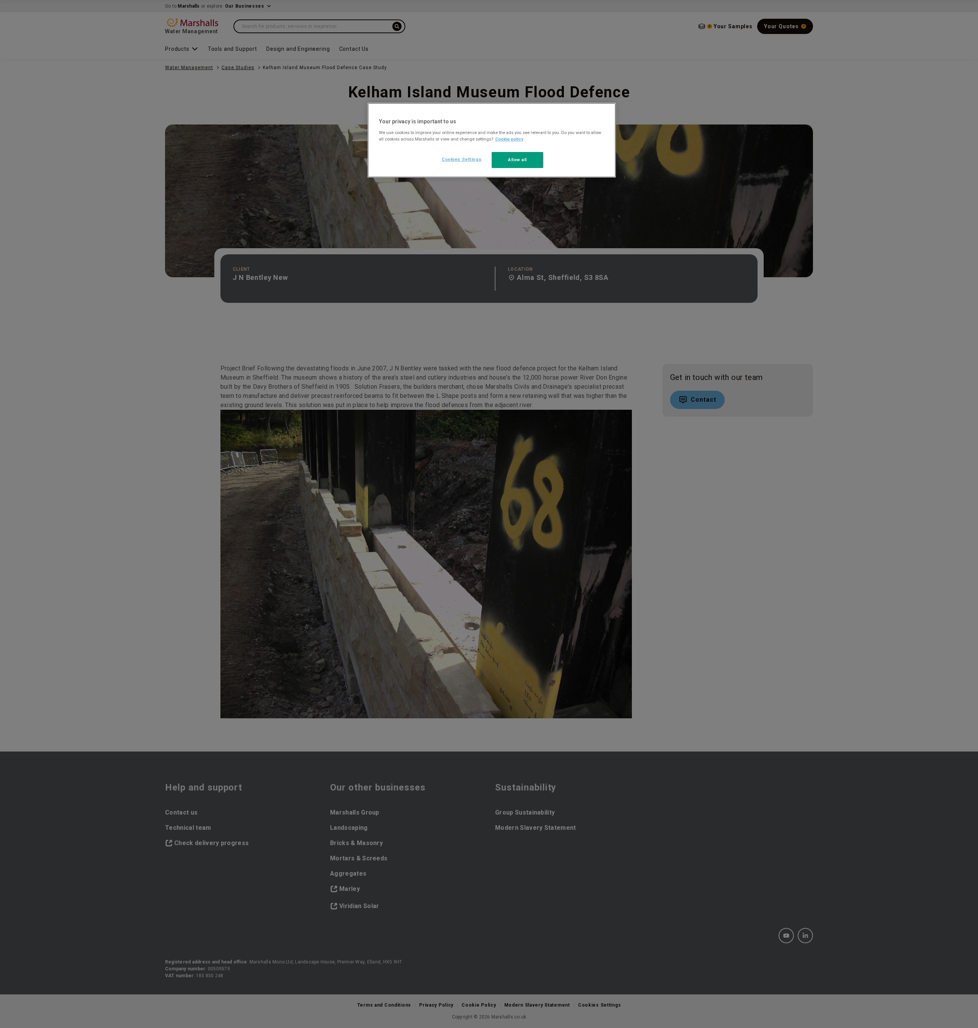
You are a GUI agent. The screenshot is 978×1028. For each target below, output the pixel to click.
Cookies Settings (461, 159)
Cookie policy (509, 139)
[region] (492, 140)
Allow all (517, 159)
